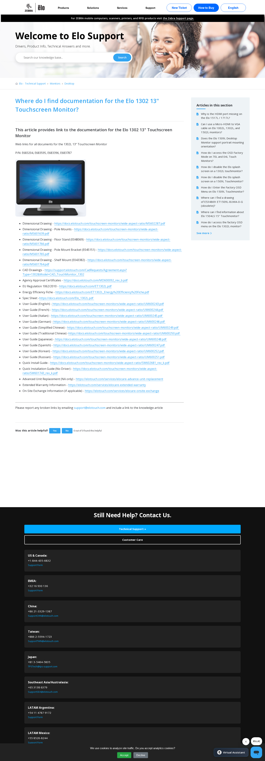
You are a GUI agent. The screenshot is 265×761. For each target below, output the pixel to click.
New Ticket (179, 8)
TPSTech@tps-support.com (42, 666)
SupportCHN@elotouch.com (43, 615)
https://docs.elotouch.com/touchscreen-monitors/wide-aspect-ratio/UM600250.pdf (124, 333)
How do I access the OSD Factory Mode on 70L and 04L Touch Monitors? (222, 157)
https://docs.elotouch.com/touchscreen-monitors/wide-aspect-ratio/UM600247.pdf (109, 345)
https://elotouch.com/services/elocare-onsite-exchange (122, 391)
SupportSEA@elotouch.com (43, 691)
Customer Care (132, 539)
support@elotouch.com (89, 408)
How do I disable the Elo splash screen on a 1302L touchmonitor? (222, 169)
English (233, 8)
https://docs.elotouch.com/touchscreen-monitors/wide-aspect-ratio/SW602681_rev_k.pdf (109, 363)
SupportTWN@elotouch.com (43, 641)
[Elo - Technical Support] (36, 8)
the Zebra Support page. (178, 18)
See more (203, 233)
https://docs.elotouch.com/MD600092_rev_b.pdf (96, 280)
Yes (55, 430)
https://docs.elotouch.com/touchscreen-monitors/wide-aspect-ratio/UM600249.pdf (123, 328)
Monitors (55, 83)
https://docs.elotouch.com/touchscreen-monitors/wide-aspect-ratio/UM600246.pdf (109, 322)
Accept (124, 755)
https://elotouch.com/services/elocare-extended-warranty (107, 385)
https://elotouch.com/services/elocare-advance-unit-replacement (119, 379)
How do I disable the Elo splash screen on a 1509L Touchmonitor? (222, 179)
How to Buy (206, 8)
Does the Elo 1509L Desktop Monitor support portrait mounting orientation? (222, 142)
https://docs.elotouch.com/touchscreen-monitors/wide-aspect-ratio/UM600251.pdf (109, 357)
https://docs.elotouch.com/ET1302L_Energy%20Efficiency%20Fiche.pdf (102, 292)
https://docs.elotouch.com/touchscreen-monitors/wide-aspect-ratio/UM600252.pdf (108, 351)
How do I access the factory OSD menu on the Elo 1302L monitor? (221, 224)
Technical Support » (132, 529)
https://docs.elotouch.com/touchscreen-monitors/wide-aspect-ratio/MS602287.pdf (109, 223)
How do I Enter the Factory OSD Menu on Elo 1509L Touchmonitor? (222, 189)
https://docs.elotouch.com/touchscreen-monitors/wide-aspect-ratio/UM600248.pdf (110, 339)
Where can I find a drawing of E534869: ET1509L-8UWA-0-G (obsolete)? (222, 201)
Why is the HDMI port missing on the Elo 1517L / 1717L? (221, 116)
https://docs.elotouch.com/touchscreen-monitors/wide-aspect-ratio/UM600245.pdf (107, 316)
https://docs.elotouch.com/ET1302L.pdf (85, 286)
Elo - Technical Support (32, 83)
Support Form (35, 565)
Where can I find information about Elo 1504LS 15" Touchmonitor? (222, 214)
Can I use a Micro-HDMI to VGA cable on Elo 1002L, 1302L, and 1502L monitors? (220, 128)
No (67, 430)
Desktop (69, 83)
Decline (140, 755)
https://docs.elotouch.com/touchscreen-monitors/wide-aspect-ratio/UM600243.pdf (108, 304)
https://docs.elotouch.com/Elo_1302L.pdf (66, 298)
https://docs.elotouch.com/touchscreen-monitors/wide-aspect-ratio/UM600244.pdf (108, 310)
